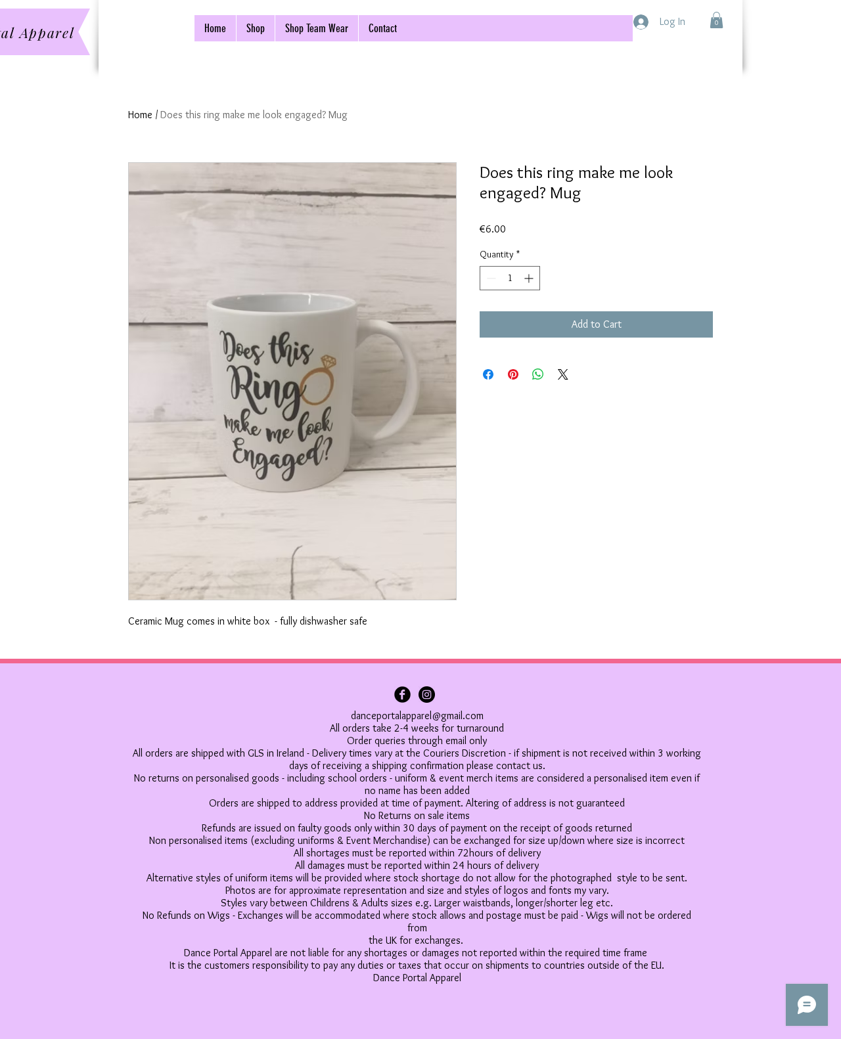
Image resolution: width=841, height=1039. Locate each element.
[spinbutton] (510, 278)
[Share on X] (563, 374)
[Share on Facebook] (488, 374)
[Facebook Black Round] (402, 694)
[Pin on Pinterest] (513, 374)
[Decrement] (490, 278)
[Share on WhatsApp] (538, 374)
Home (140, 114)
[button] (716, 20)
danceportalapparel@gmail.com (417, 715)
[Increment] (530, 278)
